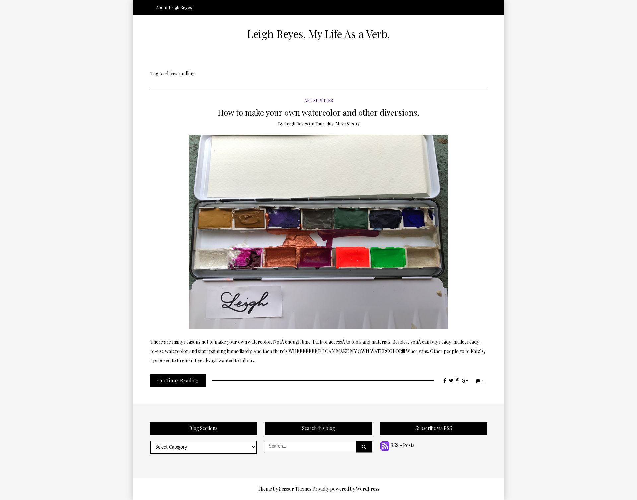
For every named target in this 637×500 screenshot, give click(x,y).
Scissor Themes (295, 489)
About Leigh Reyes (174, 7)
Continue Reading (178, 380)
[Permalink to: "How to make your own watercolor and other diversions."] (318, 231)
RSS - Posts (401, 445)
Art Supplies (318, 100)
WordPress (367, 489)
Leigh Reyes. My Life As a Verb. (318, 34)
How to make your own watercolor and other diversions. (319, 112)
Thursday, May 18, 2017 (337, 123)
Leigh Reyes (296, 123)
